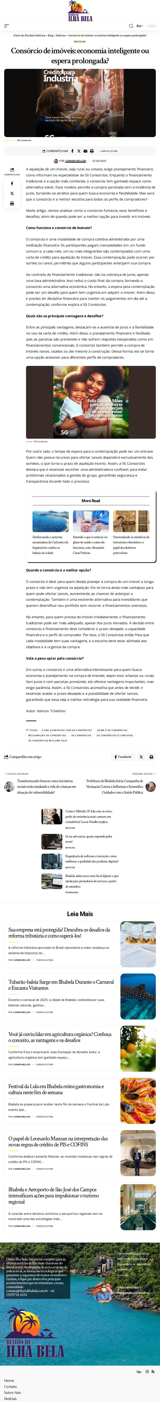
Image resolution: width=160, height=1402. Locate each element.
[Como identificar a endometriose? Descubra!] (103, 1292)
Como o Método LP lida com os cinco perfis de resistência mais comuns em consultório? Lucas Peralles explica (88, 816)
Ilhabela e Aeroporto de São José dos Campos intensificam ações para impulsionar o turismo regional (53, 1195)
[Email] (85, 151)
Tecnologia (71, 892)
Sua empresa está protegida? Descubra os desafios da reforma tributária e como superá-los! (59, 933)
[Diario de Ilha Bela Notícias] (80, 10)
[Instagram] (147, 1372)
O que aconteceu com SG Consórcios (67, 730)
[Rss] (153, 1372)
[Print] (92, 151)
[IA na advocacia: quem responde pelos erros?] (51, 842)
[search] (131, 26)
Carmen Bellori (75, 161)
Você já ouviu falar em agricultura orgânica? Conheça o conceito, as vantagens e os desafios (59, 1037)
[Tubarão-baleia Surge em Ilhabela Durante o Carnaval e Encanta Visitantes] (138, 996)
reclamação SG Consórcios (47, 735)
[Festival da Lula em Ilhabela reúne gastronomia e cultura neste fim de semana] (138, 1101)
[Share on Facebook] (72, 151)
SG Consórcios (81, 735)
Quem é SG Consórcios (112, 730)
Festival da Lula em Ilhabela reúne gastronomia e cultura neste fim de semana (56, 1089)
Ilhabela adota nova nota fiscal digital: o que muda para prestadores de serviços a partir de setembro (91, 881)
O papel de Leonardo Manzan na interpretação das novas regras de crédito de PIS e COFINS (58, 1141)
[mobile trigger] (7, 26)
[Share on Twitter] (79, 151)
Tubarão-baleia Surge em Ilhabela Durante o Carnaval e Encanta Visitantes (61, 985)
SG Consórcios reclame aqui (47, 740)
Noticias (80, 42)
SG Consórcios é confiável (115, 735)
